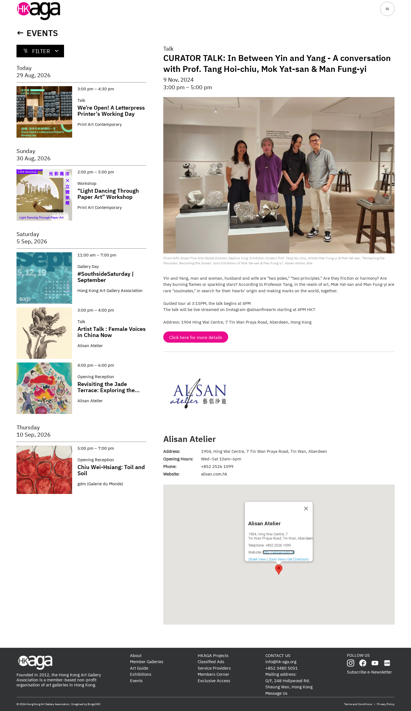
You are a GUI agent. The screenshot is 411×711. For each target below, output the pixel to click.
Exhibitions (140, 674)
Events (42, 32)
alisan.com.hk (214, 474)
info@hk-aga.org (280, 661)
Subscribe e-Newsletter (369, 672)
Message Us (276, 693)
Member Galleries (146, 661)
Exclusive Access (214, 680)
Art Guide (139, 668)
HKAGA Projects (213, 655)
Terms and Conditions (358, 704)
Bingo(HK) (94, 704)
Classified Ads (211, 661)
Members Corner (213, 674)
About (135, 655)
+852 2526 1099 (217, 466)
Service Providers (214, 668)
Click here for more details (195, 337)
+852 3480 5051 (281, 668)
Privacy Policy (386, 704)
